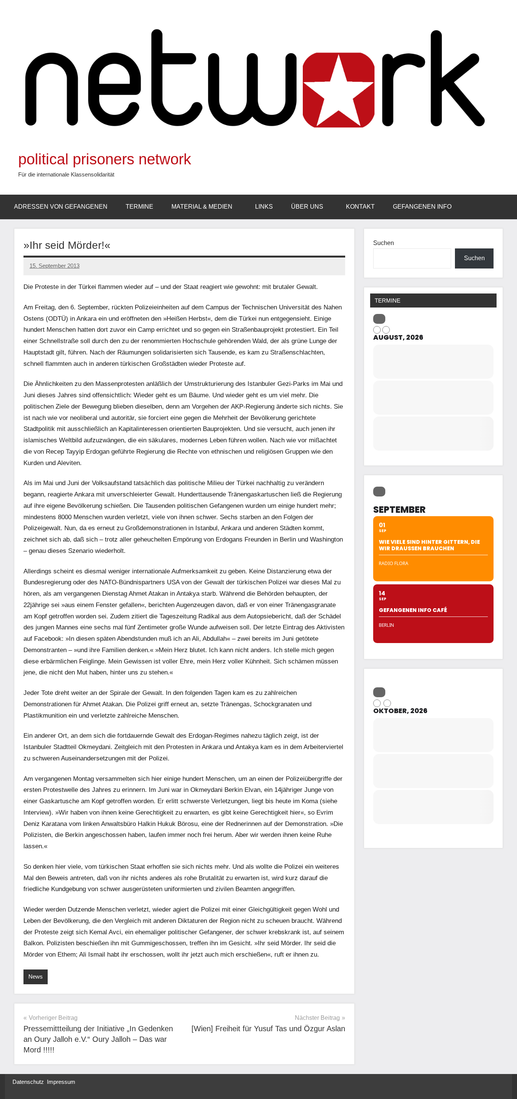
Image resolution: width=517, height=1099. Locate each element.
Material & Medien (201, 206)
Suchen (383, 243)
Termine (139, 206)
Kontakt (360, 206)
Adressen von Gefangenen (60, 206)
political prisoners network (104, 159)
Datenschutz (28, 1082)
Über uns (307, 206)
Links (264, 206)
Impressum (61, 1082)
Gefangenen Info (422, 206)
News (35, 976)
